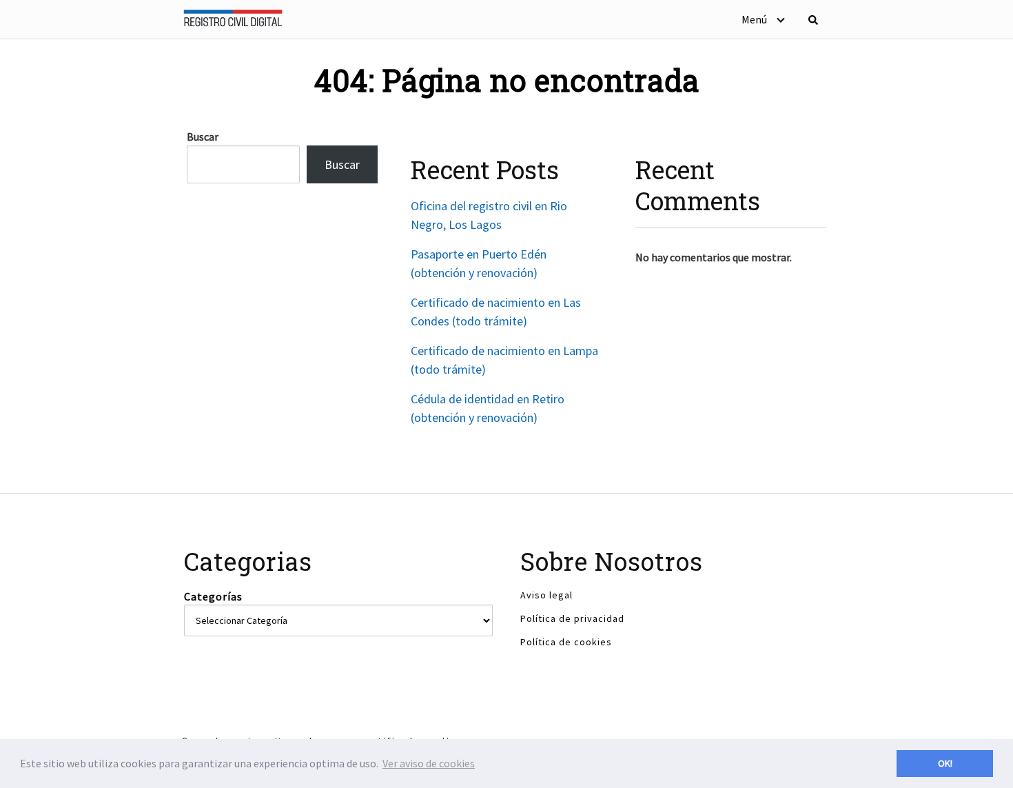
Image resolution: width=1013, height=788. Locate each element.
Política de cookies (566, 642)
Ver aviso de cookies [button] (428, 763)
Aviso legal (546, 595)
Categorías (213, 596)
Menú (754, 19)
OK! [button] (945, 763)
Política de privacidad (572, 618)
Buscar (202, 136)
